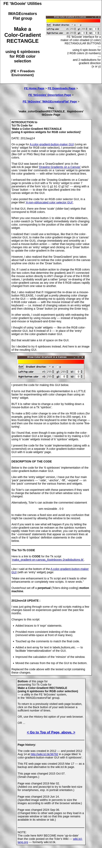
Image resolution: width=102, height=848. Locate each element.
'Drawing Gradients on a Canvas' (60, 167)
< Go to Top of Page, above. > (51, 732)
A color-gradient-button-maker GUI (52, 144)
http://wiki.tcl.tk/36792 (44, 754)
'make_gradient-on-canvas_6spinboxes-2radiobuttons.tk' (47, 559)
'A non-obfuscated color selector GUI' (49, 202)
